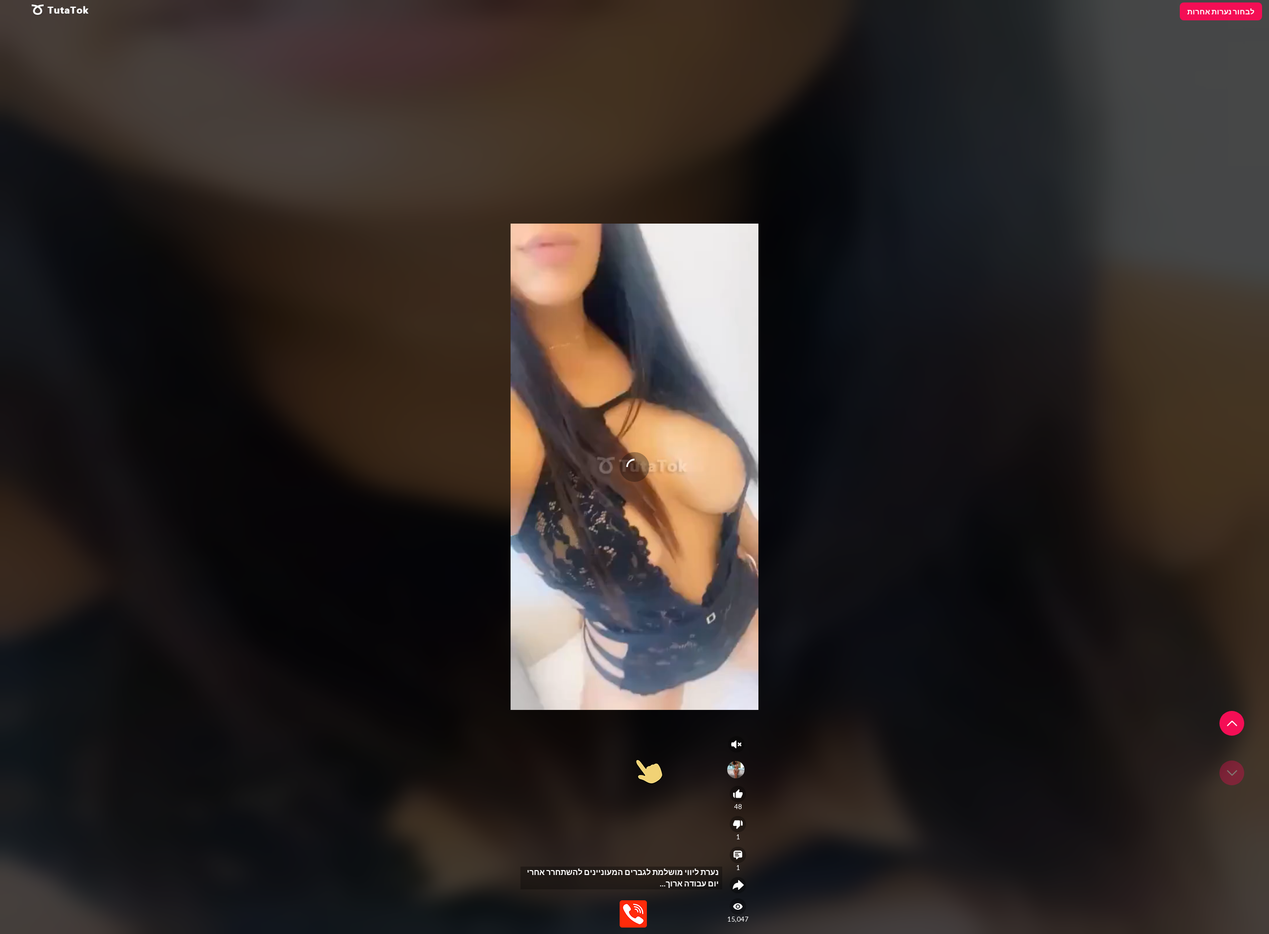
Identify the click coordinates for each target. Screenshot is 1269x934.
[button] (1231, 723)
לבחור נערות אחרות (1221, 11)
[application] (634, 467)
